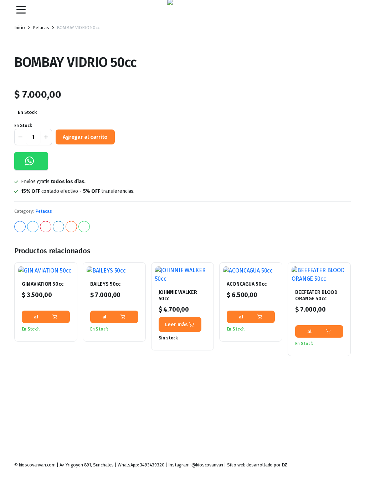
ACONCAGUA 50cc (246, 284)
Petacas (40, 27)
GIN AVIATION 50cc (42, 284)
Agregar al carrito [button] (42, 317)
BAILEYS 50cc (105, 284)
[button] (31, 161)
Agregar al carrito (85, 137)
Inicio (19, 27)
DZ (285, 464)
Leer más (176, 324)
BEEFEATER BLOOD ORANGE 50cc (316, 295)
